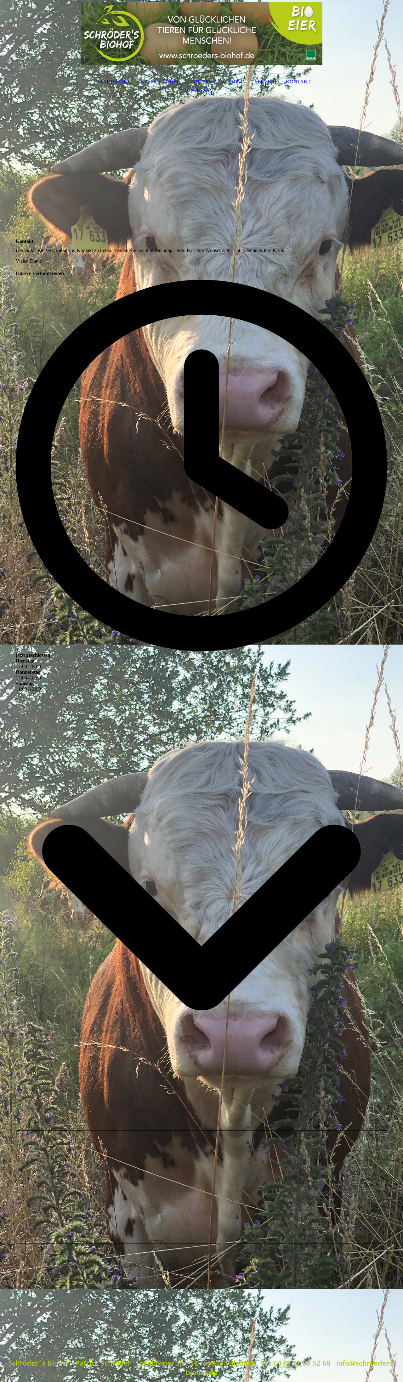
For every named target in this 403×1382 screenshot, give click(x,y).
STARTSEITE (112, 81)
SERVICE (265, 81)
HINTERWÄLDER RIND (217, 81)
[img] (201, 33)
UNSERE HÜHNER (158, 81)
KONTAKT (298, 81)
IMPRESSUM (199, 90)
